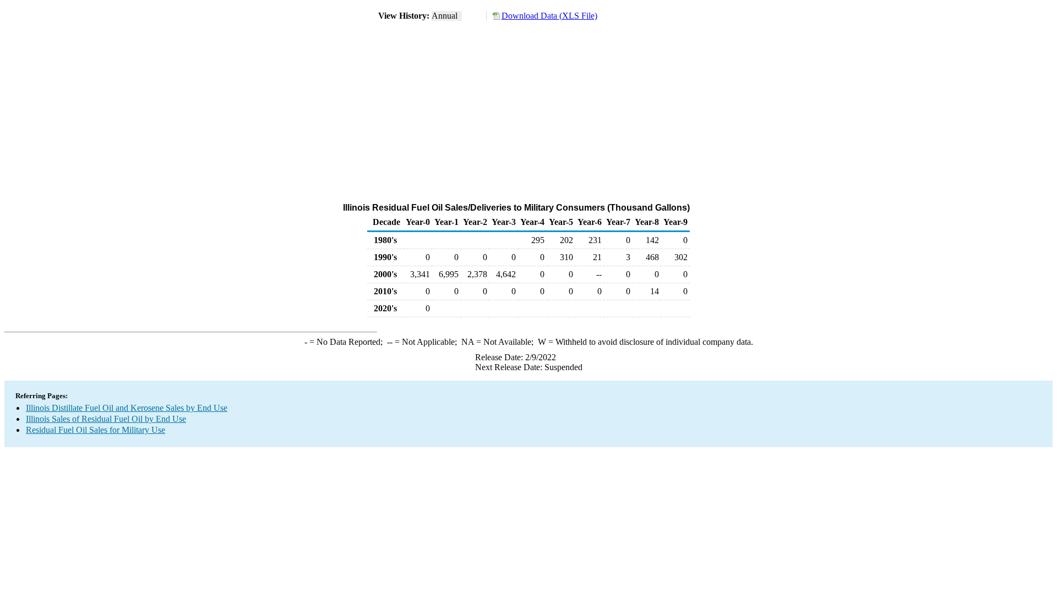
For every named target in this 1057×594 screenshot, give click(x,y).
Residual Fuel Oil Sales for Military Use (95, 430)
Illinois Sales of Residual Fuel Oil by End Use (106, 419)
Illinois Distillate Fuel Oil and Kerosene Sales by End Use (126, 408)
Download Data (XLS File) (549, 15)
